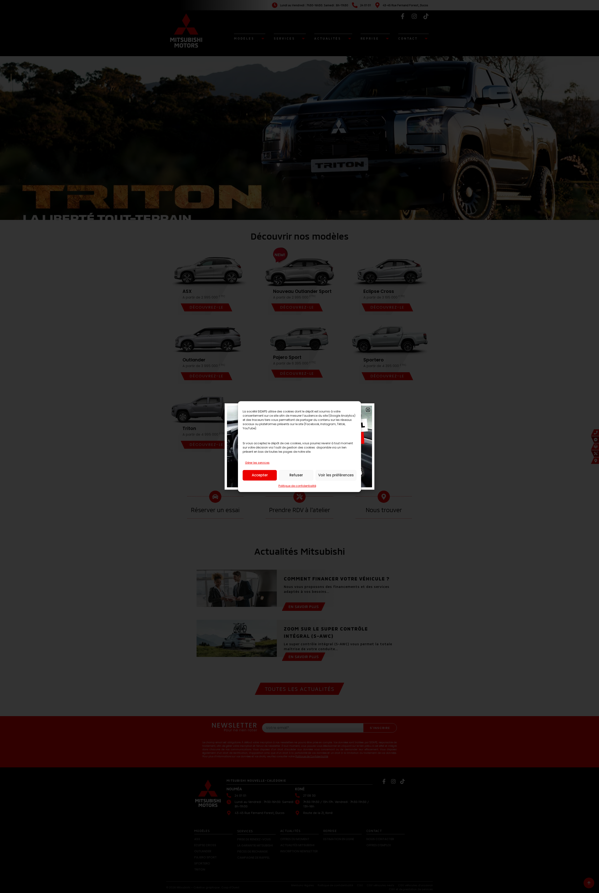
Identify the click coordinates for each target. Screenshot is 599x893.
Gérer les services (257, 463)
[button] (368, 410)
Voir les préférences (336, 475)
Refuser (296, 475)
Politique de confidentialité (297, 486)
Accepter (260, 475)
